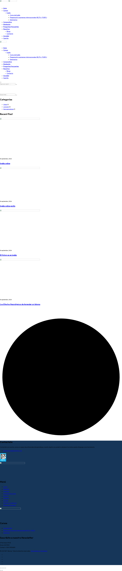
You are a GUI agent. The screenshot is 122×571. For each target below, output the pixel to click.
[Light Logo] (13, 1)
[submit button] (16, 84)
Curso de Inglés (15, 15)
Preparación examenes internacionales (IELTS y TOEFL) (28, 17)
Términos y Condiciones (10, 503)
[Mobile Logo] (3, 42)
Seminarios (13, 20)
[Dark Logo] (4, 1)
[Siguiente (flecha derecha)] (2, 570)
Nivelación (6, 24)
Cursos (5, 10)
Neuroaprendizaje (8, 109)
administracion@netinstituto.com (12, 451)
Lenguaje (6, 107)
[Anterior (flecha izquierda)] (0, 570)
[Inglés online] (20, 119)
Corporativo (7, 22)
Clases (5, 104)
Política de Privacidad (9, 505)
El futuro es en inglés (8, 255)
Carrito (5, 38)
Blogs (8, 31)
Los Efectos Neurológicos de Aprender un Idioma (20, 304)
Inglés (9, 13)
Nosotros (6, 29)
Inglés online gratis (7, 206)
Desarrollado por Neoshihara (39, 551)
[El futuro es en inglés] (20, 211)
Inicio (5, 8)
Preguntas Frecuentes (11, 27)
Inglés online (5, 163)
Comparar (6, 491)
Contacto (10, 34)
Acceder (6, 36)
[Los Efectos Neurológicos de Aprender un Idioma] (20, 260)
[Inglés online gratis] (20, 168)
